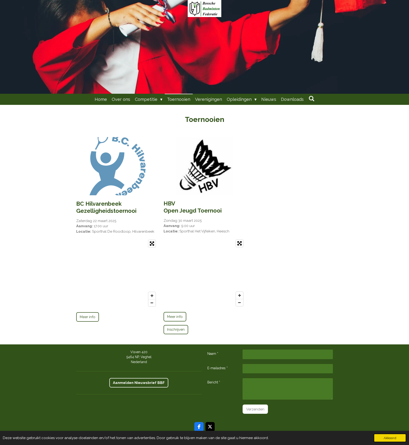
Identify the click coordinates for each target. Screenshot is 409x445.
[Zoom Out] (152, 302)
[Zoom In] (152, 295)
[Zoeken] (311, 98)
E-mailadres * (217, 368)
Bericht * (213, 382)
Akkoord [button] (390, 438)
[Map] (117, 273)
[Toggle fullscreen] (152, 243)
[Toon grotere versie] (117, 166)
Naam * (212, 354)
